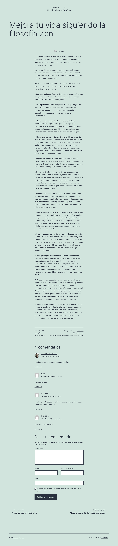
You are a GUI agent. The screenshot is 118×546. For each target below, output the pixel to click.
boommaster (41, 335)
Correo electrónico (68, 468)
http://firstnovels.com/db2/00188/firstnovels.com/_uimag (66, 335)
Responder (38, 367)
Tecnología (80, 331)
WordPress (104, 538)
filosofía (71, 73)
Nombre (38, 468)
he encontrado (54, 62)
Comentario (39, 448)
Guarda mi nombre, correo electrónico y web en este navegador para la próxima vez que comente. (59, 490)
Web (36, 478)
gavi (43, 373)
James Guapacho (49, 353)
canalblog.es (59, 7)
